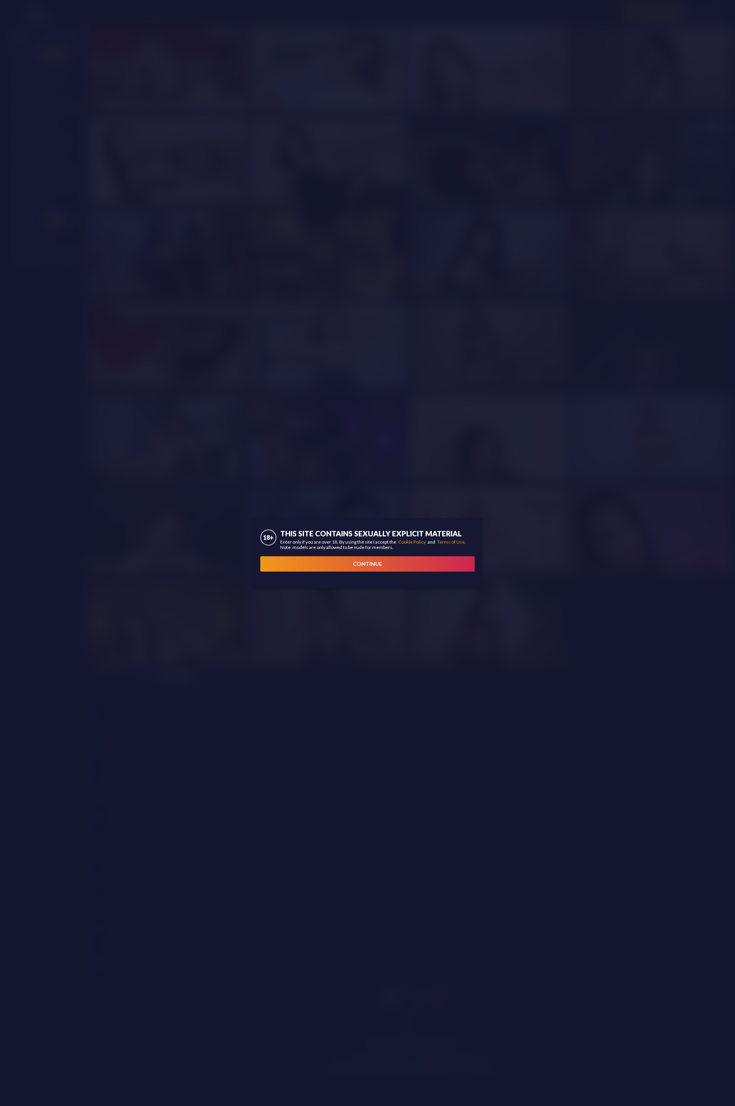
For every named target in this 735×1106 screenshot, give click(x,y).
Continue (367, 563)
